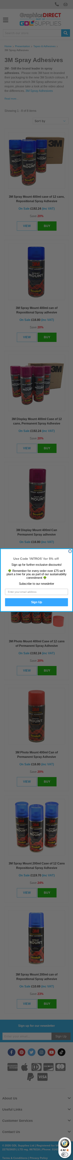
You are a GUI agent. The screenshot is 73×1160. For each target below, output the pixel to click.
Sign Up (36, 602)
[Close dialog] (70, 551)
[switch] (64, 1155)
